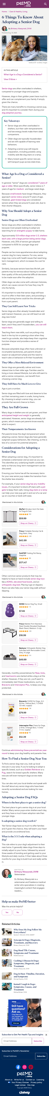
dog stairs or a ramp (38, 490)
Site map (31, 1085)
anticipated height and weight (15, 415)
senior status (16, 197)
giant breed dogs (19, 199)
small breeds (16, 193)
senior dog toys (38, 578)
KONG (10, 581)
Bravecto (6, 684)
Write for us (19, 1080)
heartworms (11, 676)
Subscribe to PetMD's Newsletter (15, 1051)
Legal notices (20, 1085)
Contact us (30, 1080)
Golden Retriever (32, 769)
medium (20, 189)
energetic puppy (24, 230)
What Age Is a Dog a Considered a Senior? (23, 74)
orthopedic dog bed (11, 584)
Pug (3, 772)
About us (8, 1080)
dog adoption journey (12, 112)
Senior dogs (7, 88)
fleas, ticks (40, 673)
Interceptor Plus (22, 684)
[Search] (45, 4)
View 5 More (10, 79)
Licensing (40, 1080)
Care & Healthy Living (18, 11)
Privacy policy (36, 1082)
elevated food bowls (23, 581)
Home (4, 11)
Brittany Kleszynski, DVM (21, 28)
